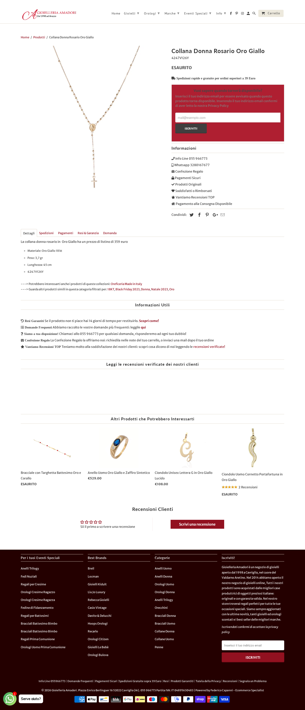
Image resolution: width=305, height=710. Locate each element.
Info (221, 13)
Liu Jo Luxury (96, 592)
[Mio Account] (249, 14)
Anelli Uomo (163, 568)
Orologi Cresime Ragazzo (38, 592)
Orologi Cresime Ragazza (38, 600)
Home (116, 13)
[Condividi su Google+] (214, 214)
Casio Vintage (97, 608)
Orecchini (161, 608)
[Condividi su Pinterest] (206, 214)
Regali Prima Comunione (38, 639)
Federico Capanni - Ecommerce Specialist (237, 690)
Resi (166, 681)
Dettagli (29, 233)
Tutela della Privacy (208, 681)
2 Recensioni (247, 487)
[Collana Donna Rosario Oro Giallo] (94, 119)
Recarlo (93, 631)
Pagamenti (65, 233)
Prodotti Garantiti (182, 681)
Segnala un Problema (253, 681)
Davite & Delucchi (99, 616)
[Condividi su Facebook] (198, 214)
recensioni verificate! (209, 347)
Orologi (152, 13)
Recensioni (230, 681)
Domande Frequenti (80, 681)
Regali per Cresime (33, 584)
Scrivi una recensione (197, 524)
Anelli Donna (163, 576)
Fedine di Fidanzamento (37, 608)
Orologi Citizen (98, 639)
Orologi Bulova (98, 655)
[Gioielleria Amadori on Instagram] (243, 14)
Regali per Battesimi (35, 616)
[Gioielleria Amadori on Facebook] (231, 14)
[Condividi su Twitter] (190, 214)
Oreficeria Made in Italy (126, 284)
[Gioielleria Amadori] (49, 14)
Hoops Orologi (98, 623)
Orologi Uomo (164, 584)
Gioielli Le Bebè (98, 647)
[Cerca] (254, 14)
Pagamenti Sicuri (106, 681)
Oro (171, 289)
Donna (145, 289)
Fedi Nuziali (29, 576)
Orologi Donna (165, 592)
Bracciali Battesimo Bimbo (39, 623)
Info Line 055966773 (52, 681)
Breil (91, 568)
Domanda (110, 233)
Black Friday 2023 (127, 289)
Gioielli (131, 13)
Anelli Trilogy (30, 568)
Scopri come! (149, 321)
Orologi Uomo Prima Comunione (43, 647)
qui (143, 327)
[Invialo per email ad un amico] (222, 214)
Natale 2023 (159, 289)
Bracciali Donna (165, 616)
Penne (159, 647)
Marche (172, 13)
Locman (93, 576)
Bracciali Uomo (165, 623)
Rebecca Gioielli (98, 600)
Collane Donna (164, 631)
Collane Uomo (164, 639)
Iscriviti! (191, 128)
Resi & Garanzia (88, 233)
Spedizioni (46, 233)
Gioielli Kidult (97, 584)
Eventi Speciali (197, 13)
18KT (110, 289)
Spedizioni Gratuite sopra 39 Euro (140, 681)
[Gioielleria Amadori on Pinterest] (237, 14)
